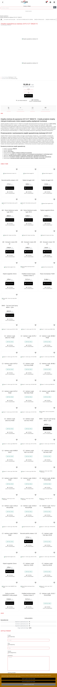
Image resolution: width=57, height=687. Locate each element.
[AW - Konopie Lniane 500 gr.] (9, 235)
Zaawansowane (28, 11)
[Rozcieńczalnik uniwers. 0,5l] (9, 173)
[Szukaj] (54, 7)
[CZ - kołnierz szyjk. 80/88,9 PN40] (47, 329)
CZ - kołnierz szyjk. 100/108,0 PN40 (28, 392)
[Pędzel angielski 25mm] (9, 267)
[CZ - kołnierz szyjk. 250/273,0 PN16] (47, 556)
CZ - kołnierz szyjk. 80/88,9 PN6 (47, 392)
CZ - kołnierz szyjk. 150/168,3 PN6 (47, 451)
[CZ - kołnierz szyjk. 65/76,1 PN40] (9, 384)
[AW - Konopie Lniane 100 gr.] (47, 235)
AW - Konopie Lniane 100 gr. (47, 243)
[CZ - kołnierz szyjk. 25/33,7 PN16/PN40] (47, 586)
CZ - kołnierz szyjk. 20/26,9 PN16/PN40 (28, 506)
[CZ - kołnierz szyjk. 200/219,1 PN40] (9, 329)
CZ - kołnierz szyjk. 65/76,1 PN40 (10, 392)
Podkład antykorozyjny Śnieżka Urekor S (28, 274)
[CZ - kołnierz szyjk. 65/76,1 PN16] (9, 356)
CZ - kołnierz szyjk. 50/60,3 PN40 (10, 479)
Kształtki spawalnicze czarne (25, 19)
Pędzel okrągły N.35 (47, 180)
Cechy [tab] (32, 109)
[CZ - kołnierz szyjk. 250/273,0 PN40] (9, 412)
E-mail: (11, 636)
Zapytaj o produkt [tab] (45, 109)
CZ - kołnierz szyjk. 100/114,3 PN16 (28, 451)
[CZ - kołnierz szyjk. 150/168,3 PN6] (47, 443)
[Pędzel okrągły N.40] (28, 173)
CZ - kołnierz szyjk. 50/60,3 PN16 (28, 479)
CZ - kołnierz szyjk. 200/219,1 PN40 (9, 337)
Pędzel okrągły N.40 (28, 180)
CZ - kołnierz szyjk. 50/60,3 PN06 (10, 534)
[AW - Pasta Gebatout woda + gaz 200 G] (28, 203)
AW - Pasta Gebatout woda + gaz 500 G (10, 211)
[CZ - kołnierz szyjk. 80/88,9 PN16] (9, 443)
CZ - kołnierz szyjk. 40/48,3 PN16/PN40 (47, 479)
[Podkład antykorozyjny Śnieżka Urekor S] (28, 267)
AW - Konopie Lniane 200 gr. (28, 243)
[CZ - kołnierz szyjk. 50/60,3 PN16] (28, 471)
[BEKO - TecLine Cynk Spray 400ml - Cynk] (9, 298)
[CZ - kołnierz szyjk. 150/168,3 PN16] (47, 526)
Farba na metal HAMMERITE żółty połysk (9, 594)
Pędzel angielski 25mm (10, 274)
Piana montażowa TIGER (47, 274)
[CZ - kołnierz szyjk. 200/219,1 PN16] (28, 556)
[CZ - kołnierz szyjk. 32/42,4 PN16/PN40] (9, 499)
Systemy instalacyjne (9, 19)
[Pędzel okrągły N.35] (47, 173)
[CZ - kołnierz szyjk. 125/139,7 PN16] (28, 412)
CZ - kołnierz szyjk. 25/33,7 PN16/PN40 (47, 594)
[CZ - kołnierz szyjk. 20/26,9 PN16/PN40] (28, 499)
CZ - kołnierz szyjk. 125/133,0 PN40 (28, 364)
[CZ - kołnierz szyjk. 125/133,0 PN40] (28, 356)
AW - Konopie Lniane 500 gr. (9, 243)
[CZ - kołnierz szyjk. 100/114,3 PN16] (28, 443)
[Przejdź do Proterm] (1, 19)
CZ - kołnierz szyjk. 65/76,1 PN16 (10, 364)
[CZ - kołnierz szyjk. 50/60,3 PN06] (9, 526)
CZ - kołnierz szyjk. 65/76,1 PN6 (28, 337)
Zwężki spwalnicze (39, 19)
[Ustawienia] (50, 2)
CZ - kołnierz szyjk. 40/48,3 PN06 (47, 364)
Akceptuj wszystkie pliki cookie (28, 678)
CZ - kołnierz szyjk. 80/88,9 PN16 (10, 451)
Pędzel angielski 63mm (47, 210)
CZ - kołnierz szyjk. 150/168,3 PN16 (47, 534)
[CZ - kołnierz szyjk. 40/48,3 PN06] (47, 356)
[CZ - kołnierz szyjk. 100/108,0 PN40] (28, 384)
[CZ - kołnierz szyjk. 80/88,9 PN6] (47, 384)
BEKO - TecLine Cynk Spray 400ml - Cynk (10, 306)
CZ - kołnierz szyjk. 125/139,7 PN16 (28, 419)
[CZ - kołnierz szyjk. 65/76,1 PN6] (28, 329)
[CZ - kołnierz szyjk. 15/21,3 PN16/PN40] (47, 499)
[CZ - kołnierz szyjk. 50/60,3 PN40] (9, 471)
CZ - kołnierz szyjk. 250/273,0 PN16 (47, 564)
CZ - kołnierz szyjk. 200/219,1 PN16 (28, 564)
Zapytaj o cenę (10, 341)
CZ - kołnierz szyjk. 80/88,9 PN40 (47, 337)
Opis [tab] (9, 109)
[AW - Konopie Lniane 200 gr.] (28, 235)
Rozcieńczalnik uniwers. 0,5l (10, 180)
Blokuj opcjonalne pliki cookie (28, 681)
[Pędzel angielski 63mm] (47, 203)
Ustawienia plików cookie (28, 684)
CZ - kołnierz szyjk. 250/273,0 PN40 (9, 419)
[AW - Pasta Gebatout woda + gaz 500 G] (9, 203)
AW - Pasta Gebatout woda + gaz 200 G (29, 211)
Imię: (11, 644)
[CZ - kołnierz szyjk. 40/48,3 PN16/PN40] (47, 471)
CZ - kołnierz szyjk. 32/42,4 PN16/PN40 (10, 506)
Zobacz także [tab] (20, 109)
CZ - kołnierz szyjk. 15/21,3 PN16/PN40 (47, 506)
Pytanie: (12, 652)
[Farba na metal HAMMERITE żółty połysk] (9, 586)
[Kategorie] (54, 2)
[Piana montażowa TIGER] (47, 267)
